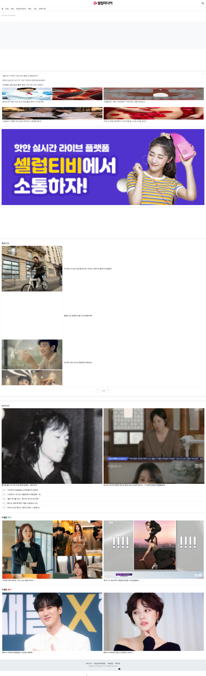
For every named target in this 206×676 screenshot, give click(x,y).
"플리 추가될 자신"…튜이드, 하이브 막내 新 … (21, 498)
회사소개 (89, 663)
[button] (98, 391)
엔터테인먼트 (21, 8)
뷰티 (29, 8)
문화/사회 (42, 8)
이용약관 (110, 663)
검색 (202, 3)
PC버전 (117, 663)
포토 (35, 8)
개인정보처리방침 (99, 663)
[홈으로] (103, 3)
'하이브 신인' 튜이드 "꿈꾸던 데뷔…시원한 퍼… (22, 507)
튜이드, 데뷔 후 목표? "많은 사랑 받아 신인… (21, 503)
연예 (7, 8)
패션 (12, 8)
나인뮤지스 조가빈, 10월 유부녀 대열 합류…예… (22, 494)
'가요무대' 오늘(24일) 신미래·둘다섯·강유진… (21, 490)
